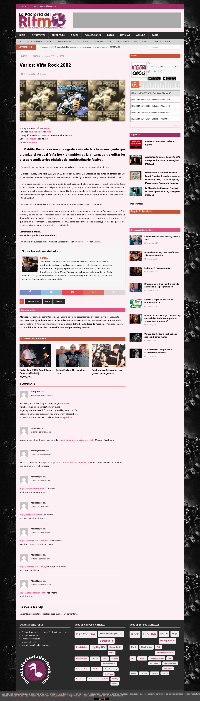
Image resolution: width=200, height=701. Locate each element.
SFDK (111, 652)
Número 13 (80, 242)
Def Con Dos (85, 634)
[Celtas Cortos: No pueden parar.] (72, 355)
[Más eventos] (136, 204)
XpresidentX (115, 647)
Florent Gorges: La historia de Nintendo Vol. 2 (158, 301)
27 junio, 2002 (29, 74)
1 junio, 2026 (151, 356)
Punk (134, 647)
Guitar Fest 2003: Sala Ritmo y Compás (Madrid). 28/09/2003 (36, 373)
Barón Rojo (106, 641)
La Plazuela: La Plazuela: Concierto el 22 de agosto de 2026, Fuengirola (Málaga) (162, 192)
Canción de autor (170, 663)
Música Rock (35, 132)
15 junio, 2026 (152, 325)
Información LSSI (29, 642)
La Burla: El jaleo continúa (157, 268)
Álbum (33, 139)
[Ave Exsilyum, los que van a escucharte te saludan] (136, 353)
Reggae (133, 673)
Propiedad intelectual (31, 639)
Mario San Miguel (109, 663)
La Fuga (115, 658)
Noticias (125, 35)
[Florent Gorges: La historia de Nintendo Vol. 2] (136, 303)
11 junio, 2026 (151, 340)
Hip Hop (149, 634)
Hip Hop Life (98, 647)
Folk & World (123, 41)
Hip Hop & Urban (35, 41)
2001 (71, 135)
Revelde (45, 135)
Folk (169, 658)
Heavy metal (167, 641)
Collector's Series (82, 669)
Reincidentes (80, 679)
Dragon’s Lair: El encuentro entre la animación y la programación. (161, 285)
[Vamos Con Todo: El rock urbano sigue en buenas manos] (136, 337)
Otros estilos (140, 41)
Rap (174, 633)
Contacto (23, 6)
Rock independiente (165, 652)
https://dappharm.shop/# (32, 489)
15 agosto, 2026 (152, 271)
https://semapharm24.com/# (34, 567)
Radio (155, 35)
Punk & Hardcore (64, 41)
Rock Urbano (168, 668)
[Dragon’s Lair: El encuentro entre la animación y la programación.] (136, 287)
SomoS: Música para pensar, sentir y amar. (162, 238)
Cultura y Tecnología (160, 41)
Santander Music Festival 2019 (98, 679)
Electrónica (98, 41)
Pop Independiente (157, 658)
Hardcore (142, 658)
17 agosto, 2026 (152, 259)
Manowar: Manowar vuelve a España (159, 143)
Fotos (110, 35)
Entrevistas (38, 35)
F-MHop (33, 142)
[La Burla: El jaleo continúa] (136, 271)
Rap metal (144, 673)
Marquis (35, 392)
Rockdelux (81, 647)
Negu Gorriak (81, 658)
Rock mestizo (155, 663)
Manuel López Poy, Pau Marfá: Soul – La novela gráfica (161, 254)
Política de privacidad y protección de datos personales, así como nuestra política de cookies (47, 696)
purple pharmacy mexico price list (76, 440)
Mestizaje (155, 673)
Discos (74, 35)
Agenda (140, 35)
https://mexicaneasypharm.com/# (72, 462)
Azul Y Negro (109, 674)
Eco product (66, 417)
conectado (45, 614)
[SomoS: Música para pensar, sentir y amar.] (136, 240)
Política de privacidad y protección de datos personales (45, 632)
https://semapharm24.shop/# (34, 541)
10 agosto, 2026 (152, 290)
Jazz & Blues (82, 41)
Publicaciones (93, 35)
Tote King (115, 679)
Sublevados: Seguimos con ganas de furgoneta (107, 372)
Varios (47, 128)
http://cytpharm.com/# (31, 515)
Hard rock (165, 673)
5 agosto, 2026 (152, 306)
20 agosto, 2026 (152, 243)
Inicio (22, 35)
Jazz (132, 658)
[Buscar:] (164, 47)
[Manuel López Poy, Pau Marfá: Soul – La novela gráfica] (136, 256)
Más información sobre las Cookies (36, 645)
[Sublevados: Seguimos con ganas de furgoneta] (108, 355)
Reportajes (58, 35)
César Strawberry (111, 669)
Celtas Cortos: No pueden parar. (70, 372)
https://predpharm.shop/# (32, 593)
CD (46, 139)
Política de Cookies (30, 635)
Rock (20, 41)
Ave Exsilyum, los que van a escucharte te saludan (158, 351)
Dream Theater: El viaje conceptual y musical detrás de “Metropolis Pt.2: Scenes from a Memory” (162, 318)
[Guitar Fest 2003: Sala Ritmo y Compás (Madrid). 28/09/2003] (36, 355)
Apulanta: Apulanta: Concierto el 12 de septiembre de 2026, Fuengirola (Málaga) (162, 160)
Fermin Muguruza (111, 633)
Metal (49, 41)
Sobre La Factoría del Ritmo (45, 6)
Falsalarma (96, 669)
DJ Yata (95, 658)
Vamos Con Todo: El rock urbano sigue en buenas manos (160, 335)
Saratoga (114, 684)
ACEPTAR (101, 699)
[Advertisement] (130, 19)
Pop (110, 41)
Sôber (105, 658)
